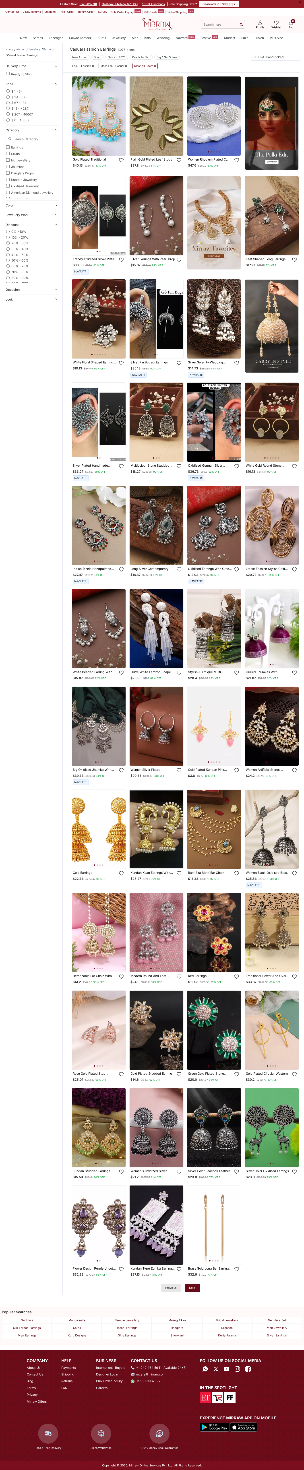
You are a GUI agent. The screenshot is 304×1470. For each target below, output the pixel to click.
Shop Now (102, 148)
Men (135, 38)
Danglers (177, 1328)
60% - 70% (20, 266)
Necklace (27, 1320)
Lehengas (56, 38)
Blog (30, 1381)
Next (192, 1287)
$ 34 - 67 (18, 97)
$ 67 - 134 (19, 103)
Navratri (185, 37)
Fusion (259, 38)
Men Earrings (27, 1335)
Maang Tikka (177, 1320)
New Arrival (79, 57)
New (23, 38)
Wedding (163, 38)
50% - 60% (20, 260)
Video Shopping (180, 12)
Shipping (67, 1374)
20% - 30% (20, 243)
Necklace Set (277, 1320)
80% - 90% (20, 278)
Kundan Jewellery (24, 179)
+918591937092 (148, 1381)
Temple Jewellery (127, 1320)
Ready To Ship (141, 57)
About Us (33, 1367)
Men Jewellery (277, 1328)
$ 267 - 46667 (22, 114)
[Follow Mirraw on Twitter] (216, 1369)
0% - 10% (18, 231)
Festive (209, 37)
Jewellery (119, 38)
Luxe (244, 38)
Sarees (38, 38)
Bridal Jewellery (227, 1320)
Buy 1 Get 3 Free (167, 57)
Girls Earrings (127, 1335)
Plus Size (276, 38)
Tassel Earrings (126, 1328)
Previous (170, 1287)
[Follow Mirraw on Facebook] (248, 1369)
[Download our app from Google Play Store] (214, 1427)
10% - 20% (19, 237)
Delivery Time (16, 66)
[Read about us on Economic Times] (205, 1397)
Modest (229, 38)
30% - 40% (20, 249)
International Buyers (110, 1367)
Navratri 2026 (117, 57)
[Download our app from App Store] (243, 1427)
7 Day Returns (32, 11)
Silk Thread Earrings (27, 1328)
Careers (102, 1388)
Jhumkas (17, 167)
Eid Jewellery (20, 160)
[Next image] (120, 116)
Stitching (50, 11)
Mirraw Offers (37, 1401)
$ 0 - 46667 (20, 120)
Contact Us (12, 11)
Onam (97, 57)
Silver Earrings (277, 1335)
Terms (31, 1388)
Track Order (66, 11)
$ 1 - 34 (17, 91)
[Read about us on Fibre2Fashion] (230, 1397)
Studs (15, 154)
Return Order (86, 11)
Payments (68, 1367)
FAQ (64, 1388)
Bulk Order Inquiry (125, 12)
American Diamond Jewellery (32, 192)
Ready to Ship (21, 74)
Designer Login (107, 1374)
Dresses (227, 1328)
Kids (147, 38)
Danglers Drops (22, 173)
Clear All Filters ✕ (145, 66)
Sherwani (177, 1335)
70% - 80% (20, 272)
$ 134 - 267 (20, 108)
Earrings (17, 147)
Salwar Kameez (80, 38)
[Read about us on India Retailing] (217, 1397)
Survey (102, 11)
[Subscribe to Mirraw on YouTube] (227, 1369)
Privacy (32, 1394)
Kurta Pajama (227, 1335)
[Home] (157, 24)
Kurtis (102, 38)
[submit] (241, 24)
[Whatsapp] (205, 1369)
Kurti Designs (77, 1335)
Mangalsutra (76, 1320)
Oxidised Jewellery (25, 186)
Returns (66, 1381)
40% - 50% (20, 255)
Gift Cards (153, 12)
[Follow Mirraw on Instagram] (237, 1369)
